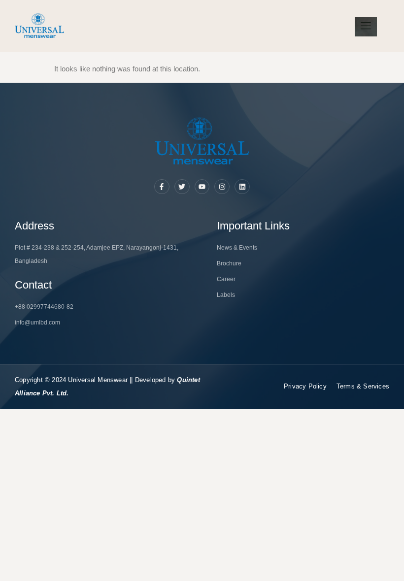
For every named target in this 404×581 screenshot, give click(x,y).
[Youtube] (202, 186)
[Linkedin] (242, 186)
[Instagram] (222, 186)
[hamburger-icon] (366, 26)
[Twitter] (182, 186)
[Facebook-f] (161, 186)
